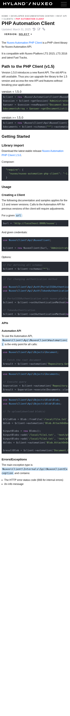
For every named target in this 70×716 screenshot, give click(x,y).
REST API (61, 16)
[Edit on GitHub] (39, 29)
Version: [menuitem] (17, 34)
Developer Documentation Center (32, 16)
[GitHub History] (34, 29)
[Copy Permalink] (43, 29)
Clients (8, 19)
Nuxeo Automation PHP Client (24, 42)
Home (5, 16)
